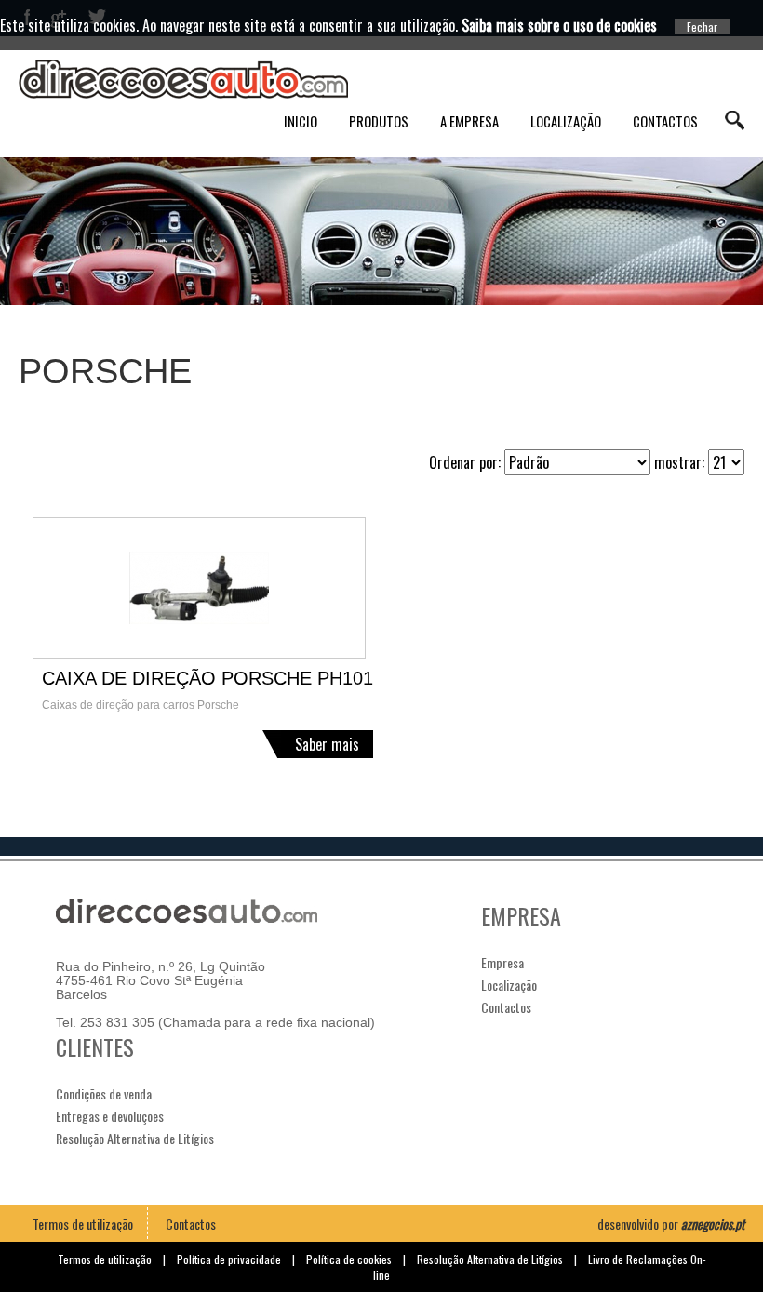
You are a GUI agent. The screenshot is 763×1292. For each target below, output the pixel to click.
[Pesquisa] (734, 120)
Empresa (502, 962)
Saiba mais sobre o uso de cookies (559, 25)
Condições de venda (104, 1093)
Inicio (300, 121)
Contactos (665, 121)
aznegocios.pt (712, 1223)
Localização (565, 121)
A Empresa (469, 121)
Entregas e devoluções (110, 1116)
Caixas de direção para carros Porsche (140, 705)
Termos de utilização (83, 1223)
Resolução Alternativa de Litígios (135, 1138)
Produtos (378, 121)
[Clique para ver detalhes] (207, 588)
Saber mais (327, 744)
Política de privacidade (229, 1259)
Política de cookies (349, 1259)
